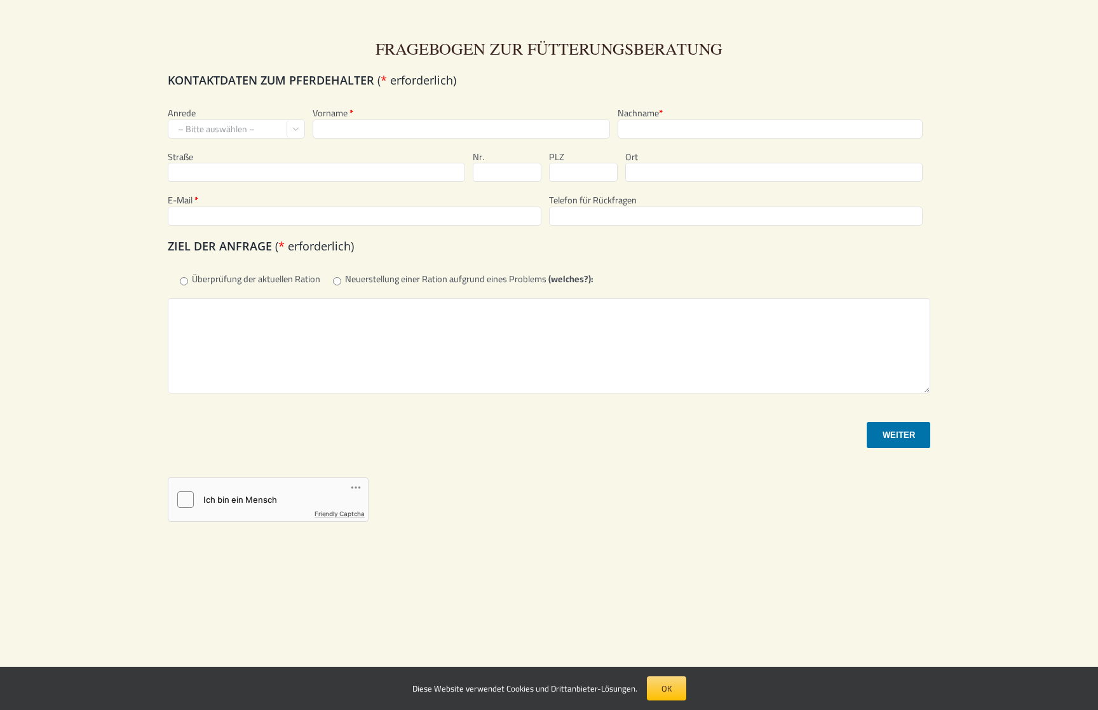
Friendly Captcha (340, 513)
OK (666, 688)
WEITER (899, 435)
